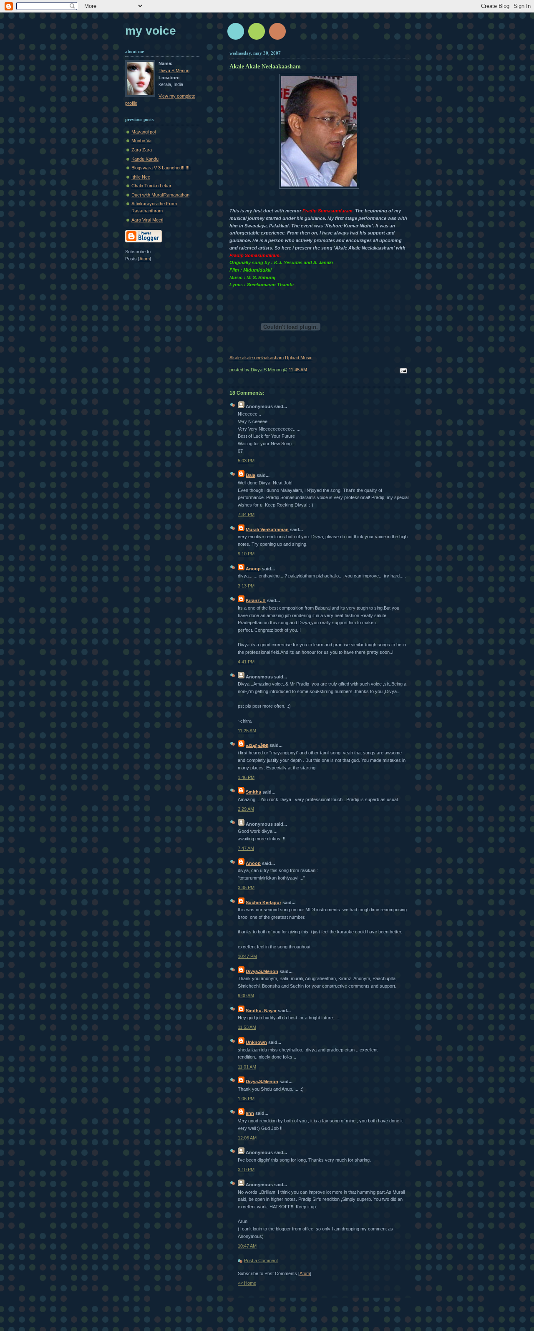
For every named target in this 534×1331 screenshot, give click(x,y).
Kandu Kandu (145, 158)
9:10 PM (246, 553)
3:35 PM (246, 887)
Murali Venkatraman (267, 529)
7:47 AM (246, 848)
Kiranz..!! (256, 600)
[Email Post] (402, 371)
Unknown (256, 1042)
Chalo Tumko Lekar (151, 185)
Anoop (253, 568)
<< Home (247, 1283)
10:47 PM (247, 956)
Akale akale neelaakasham (256, 357)
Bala (250, 475)
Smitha (253, 791)
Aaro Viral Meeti (147, 219)
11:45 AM (298, 369)
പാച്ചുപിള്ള (257, 745)
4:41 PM (246, 661)
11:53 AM (247, 1027)
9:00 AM (246, 995)
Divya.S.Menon (262, 971)
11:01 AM (247, 1066)
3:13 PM (246, 585)
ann (250, 1113)
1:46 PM (246, 777)
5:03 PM (246, 460)
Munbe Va (141, 140)
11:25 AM (247, 730)
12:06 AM (247, 1137)
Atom (305, 1273)
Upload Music (298, 357)
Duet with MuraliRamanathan (160, 194)
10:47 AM (247, 1245)
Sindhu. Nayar (261, 1010)
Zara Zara (141, 149)
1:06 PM (246, 1098)
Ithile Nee (140, 176)
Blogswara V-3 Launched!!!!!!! (161, 167)
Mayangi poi (143, 131)
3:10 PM (246, 1169)
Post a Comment (261, 1260)
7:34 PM (246, 514)
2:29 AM (246, 809)
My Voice (150, 30)
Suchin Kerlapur (263, 902)
